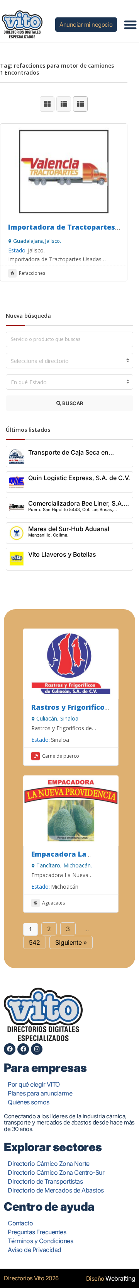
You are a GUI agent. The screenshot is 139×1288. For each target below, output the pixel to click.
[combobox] (69, 360)
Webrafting (120, 1278)
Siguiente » (71, 942)
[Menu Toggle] (130, 24)
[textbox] (69, 361)
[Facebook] (9, 1049)
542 (34, 942)
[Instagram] (36, 1049)
